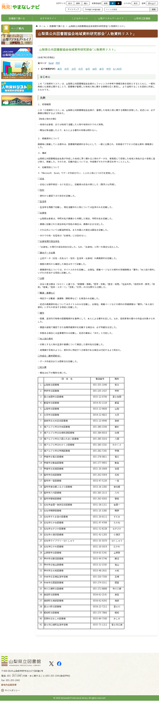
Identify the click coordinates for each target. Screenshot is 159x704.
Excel (51, 62)
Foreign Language (92, 9)
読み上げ (152, 3)
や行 (108, 68)
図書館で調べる (57, 26)
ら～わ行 (117, 68)
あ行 (59, 68)
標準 (78, 3)
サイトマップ (73, 9)
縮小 (86, 3)
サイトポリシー (12, 690)
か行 (66, 68)
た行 (80, 68)
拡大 (70, 3)
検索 (154, 9)
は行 (94, 68)
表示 (136, 3)
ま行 (101, 68)
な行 (87, 68)
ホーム (42, 26)
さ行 (73, 68)
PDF (58, 62)
